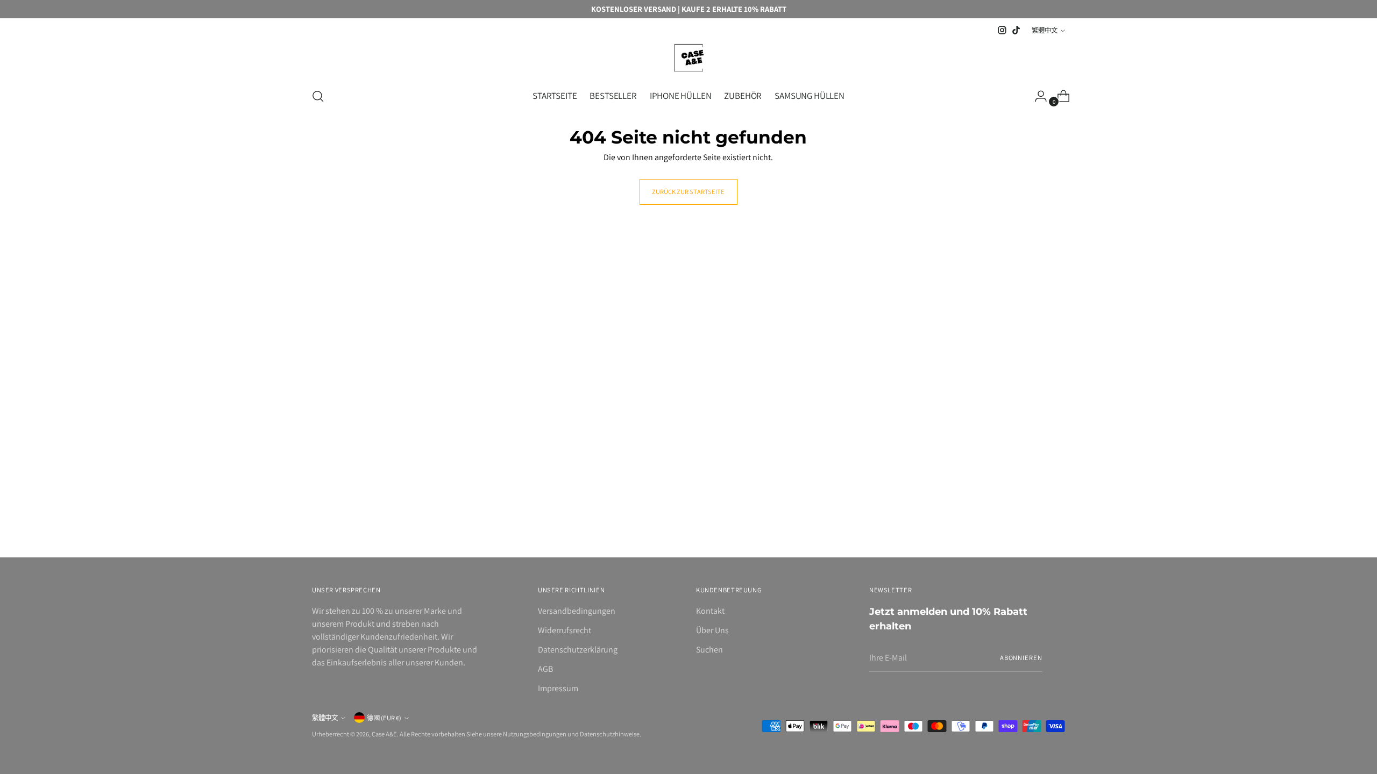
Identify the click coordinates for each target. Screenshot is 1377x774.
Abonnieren (1021, 657)
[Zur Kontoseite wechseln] (1036, 96)
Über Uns (712, 630)
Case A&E (384, 734)
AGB (545, 669)
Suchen (709, 649)
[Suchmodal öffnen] (318, 96)
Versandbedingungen (576, 611)
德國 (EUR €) (384, 717)
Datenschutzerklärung (577, 649)
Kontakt (710, 611)
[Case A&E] (688, 58)
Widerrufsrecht (564, 630)
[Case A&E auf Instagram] (1002, 30)
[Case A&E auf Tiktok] (1016, 30)
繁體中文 (1044, 30)
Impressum (558, 688)
